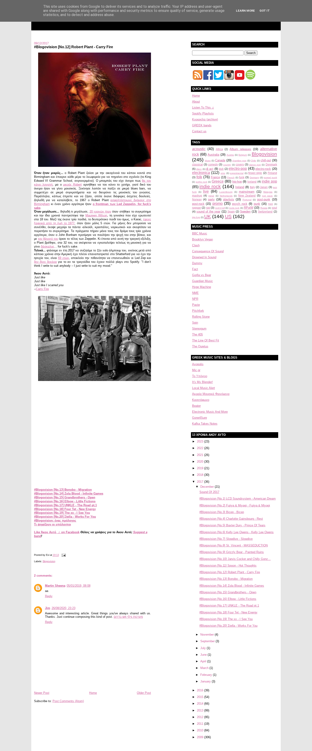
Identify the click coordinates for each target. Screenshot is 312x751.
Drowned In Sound (204, 257)
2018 (200, 475)
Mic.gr (196, 370)
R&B (270, 204)
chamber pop (239, 160)
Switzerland (265, 211)
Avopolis (198, 364)
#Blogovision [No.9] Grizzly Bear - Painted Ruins (231, 552)
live (206, 191)
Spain (231, 211)
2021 (200, 455)
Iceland (251, 181)
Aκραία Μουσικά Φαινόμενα (211, 394)
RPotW (248, 207)
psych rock (239, 203)
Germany (254, 177)
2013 (200, 710)
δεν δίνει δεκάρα (45, 262)
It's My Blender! (202, 382)
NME (195, 293)
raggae (196, 207)
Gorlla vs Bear (201, 275)
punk (257, 203)
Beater (196, 405)
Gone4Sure (199, 417)
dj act (209, 168)
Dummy (197, 263)
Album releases (240, 149)
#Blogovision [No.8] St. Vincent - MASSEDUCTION (233, 545)
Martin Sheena (55, 585)
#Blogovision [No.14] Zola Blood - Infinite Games (68, 493)
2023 (200, 441)
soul (274, 207)
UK (207, 216)
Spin (195, 322)
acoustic (199, 149)
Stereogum (199, 328)
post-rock (198, 203)
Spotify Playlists (203, 113)
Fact (195, 269)
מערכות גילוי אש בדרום (128, 616)
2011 (200, 723)
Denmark (271, 164)
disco (199, 169)
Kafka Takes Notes (204, 423)
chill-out (266, 160)
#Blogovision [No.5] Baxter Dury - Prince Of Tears (232, 525)
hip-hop (237, 181)
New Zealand (247, 195)
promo (217, 203)
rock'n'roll (220, 208)
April (203, 661)
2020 (200, 461)
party (211, 199)
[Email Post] (63, 555)
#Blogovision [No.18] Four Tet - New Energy (65, 509)
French (231, 177)
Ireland (239, 187)
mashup (197, 195)
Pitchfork (198, 310)
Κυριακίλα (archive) (205, 119)
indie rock (210, 186)
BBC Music (199, 233)
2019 (200, 468)
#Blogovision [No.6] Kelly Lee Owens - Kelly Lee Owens (236, 532)
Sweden (245, 211)
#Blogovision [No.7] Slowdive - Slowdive (226, 539)
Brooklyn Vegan (202, 239)
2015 (200, 697)
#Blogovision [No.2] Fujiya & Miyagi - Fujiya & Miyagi (234, 505)
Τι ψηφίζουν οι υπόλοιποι (52, 524)
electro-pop (238, 168)
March (204, 668)
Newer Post (41, 693)
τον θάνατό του (48, 238)
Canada (220, 160)
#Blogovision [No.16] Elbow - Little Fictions (64, 501)
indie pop (269, 181)
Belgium (242, 155)
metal (211, 195)
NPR (195, 299)
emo (223, 173)
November (207, 634)
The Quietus (200, 346)
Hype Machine (201, 287)
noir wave (267, 195)
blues (208, 160)
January (206, 681)
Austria (230, 155)
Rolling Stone (201, 316)
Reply (49, 596)
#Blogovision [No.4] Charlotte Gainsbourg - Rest (231, 518)
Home (93, 693)
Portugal (247, 199)
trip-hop (196, 217)
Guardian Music (202, 281)
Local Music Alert (203, 388)
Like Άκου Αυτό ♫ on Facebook (56, 532)
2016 (200, 690)
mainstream (246, 191)
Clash (196, 245)
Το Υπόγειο (199, 376)
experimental (236, 173)
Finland (272, 172)
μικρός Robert (72, 184)
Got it (264, 10)
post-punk (263, 199)
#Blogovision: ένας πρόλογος (55, 520)
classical (197, 164)
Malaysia (267, 192)
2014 (200, 703)
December (207, 486)
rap (208, 207)
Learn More (245, 10)
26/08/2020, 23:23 (63, 608)
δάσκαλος (47, 246)
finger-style (255, 172)
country (227, 164)
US (228, 216)
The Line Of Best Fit (205, 340)
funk (241, 177)
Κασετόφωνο (200, 400)
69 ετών (63, 258)
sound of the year (208, 211)
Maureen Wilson (96, 215)
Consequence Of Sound (208, 251)
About (196, 101)
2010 (200, 730)
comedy (213, 164)
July (203, 648)
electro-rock (263, 168)
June (204, 654)
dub (221, 168)
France (215, 177)
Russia (263, 208)
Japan (264, 187)
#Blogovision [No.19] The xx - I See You (62, 512)
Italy (252, 187)
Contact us (199, 131)
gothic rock (201, 182)
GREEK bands (202, 125)
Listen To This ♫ (203, 107)
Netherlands (226, 195)
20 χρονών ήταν (100, 211)
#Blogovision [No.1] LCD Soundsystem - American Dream (237, 498)
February (206, 674)
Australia (213, 154)
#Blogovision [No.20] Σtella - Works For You (65, 516)
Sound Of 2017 (209, 492)
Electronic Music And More (210, 411)
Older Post (144, 693)
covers (240, 164)
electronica (201, 173)
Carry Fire (42, 289)
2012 (200, 717)
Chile (253, 160)
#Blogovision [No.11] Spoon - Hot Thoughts (227, 565)
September (208, 641)
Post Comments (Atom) (68, 701)
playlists (228, 199)
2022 (200, 448)
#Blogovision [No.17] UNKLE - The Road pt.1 (65, 505)
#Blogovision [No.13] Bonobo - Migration (63, 489)
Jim (47, 608)
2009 (200, 737)
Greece (218, 181)
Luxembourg (226, 192)
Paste (196, 304)
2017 (200, 481)
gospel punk (270, 177)
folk (199, 177)
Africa (219, 149)
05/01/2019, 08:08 (78, 585)
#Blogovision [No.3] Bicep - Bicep (221, 512)
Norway (197, 199)
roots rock (234, 208)
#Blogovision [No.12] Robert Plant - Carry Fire (73, 47)
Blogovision (49, 561)
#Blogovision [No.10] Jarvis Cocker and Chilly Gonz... (235, 559)
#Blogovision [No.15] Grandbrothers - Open (64, 497)
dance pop (255, 164)
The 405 (197, 334)
